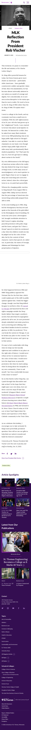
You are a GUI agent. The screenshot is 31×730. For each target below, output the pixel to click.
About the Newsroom (7, 704)
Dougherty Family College (8, 690)
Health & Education (7, 635)
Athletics (4, 622)
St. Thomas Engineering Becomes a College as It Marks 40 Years (15, 562)
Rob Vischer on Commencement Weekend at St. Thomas (7, 514)
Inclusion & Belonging (7, 628)
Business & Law (6, 625)
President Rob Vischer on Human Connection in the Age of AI (22, 493)
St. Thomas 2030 (6, 647)
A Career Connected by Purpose (22, 584)
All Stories (4, 661)
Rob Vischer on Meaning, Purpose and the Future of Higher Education (7, 493)
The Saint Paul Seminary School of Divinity (12, 693)
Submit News (5, 706)
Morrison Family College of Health (10, 687)
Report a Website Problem (8, 713)
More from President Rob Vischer (11, 458)
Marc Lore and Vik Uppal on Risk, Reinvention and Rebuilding (22, 513)
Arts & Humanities (6, 619)
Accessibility (4, 717)
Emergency (4, 721)
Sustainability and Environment (9, 644)
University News (6, 650)
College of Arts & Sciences (8, 669)
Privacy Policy (5, 719)
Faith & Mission (6, 632)
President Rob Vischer (22, 55)
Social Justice (5, 641)
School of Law (5, 683)
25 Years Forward (7, 584)
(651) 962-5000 (6, 604)
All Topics (4, 657)
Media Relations (5, 708)
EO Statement (5, 715)
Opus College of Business (10, 673)
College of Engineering (7, 677)
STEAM (3, 638)
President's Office (18, 28)
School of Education (7, 680)
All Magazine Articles (7, 654)
